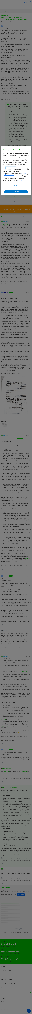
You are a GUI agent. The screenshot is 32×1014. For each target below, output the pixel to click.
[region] (16, 170)
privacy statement (9, 175)
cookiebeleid (24, 173)
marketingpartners (11, 168)
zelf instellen (20, 180)
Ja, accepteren (16, 191)
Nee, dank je (16, 185)
